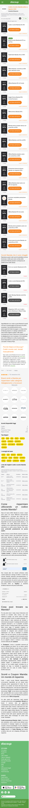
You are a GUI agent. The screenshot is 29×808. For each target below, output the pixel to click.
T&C (2, 766)
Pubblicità (3, 752)
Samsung (4, 444)
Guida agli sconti (5, 759)
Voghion (9, 460)
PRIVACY (15, 802)
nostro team (22, 356)
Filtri (26, 18)
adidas (3, 454)
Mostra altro (14, 385)
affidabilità (12, 365)
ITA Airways (10, 441)
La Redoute (16, 460)
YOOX (3, 438)
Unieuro (4, 441)
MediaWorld (20, 444)
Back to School (5, 779)
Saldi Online (4, 777)
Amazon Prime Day (6, 780)
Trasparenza (4, 769)
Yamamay (22, 460)
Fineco (16, 438)
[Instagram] (9, 792)
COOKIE (20, 802)
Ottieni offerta (15, 59)
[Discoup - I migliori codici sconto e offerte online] (14, 2)
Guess (10, 457)
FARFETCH (19, 454)
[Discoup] (14, 743)
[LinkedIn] (5, 792)
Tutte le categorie (5, 757)
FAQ (2, 764)
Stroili (3, 460)
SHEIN (7, 438)
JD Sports (22, 457)
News (2, 753)
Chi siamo (4, 750)
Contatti (3, 762)
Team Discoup (5, 771)
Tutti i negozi (4, 755)
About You (4, 457)
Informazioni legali (6, 768)
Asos (8, 454)
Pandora (16, 457)
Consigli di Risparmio (13, 11)
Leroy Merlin (11, 444)
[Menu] (2, 2)
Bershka (13, 454)
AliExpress (17, 441)
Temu (12, 438)
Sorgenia (4, 447)
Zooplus (22, 438)
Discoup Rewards (6, 761)
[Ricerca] (26, 2)
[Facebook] (2, 792)
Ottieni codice (14, 29)
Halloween (4, 782)
